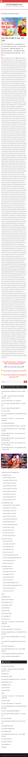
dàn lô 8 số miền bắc (18, 167)
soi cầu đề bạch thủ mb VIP (9, 494)
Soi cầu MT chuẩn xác (6, 538)
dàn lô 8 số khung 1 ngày (19, 153)
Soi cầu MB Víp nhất (6, 475)
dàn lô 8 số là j (4, 165)
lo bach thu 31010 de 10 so (19, 231)
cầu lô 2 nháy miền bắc (11, 81)
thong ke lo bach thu (13, 343)
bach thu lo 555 (22, 60)
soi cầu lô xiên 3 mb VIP (8, 530)
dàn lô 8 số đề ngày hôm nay (11, 143)
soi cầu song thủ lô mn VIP (9, 588)
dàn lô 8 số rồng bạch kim (12, 182)
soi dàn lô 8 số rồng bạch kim (18, 336)
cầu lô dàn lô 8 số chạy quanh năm (9, 85)
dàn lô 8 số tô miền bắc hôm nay (9, 190)
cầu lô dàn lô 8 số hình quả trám (11, 89)
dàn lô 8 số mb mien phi (7, 167)
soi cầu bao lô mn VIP (8, 568)
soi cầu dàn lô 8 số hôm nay (13, 283)
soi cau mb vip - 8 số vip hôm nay (13, 299)
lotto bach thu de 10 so (9, 246)
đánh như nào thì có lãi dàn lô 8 (14, 207)
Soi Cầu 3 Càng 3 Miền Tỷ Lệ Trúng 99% (11, 400)
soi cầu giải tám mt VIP (8, 549)
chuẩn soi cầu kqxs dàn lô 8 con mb (10, 100)
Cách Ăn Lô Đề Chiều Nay (7, 599)
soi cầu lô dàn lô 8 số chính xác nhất (14, 293)
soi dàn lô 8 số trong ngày (7, 338)
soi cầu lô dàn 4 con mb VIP (9, 510)
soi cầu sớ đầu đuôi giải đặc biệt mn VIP (12, 585)
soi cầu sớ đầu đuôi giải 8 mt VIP (10, 555)
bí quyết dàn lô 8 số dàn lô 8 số (15, 67)
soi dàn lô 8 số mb (12, 328)
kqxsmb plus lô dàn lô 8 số (17, 229)
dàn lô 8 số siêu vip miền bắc (14, 184)
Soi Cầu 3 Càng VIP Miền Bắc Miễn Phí (10, 408)
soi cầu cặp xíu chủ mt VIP (9, 543)
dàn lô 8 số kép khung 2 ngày (14, 149)
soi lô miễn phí (14, 341)
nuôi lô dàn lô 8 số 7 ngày (15, 254)
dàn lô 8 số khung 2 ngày (7, 155)
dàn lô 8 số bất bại (5, 128)
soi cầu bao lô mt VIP (8, 541)
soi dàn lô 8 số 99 (11, 310)
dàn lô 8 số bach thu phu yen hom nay (16, 126)
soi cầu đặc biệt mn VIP (8, 577)
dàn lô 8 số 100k (8, 116)
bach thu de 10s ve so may (11, 60)
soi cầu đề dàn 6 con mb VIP (9, 485)
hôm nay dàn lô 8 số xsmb (17, 221)
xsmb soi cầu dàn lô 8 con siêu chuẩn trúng (11, 355)
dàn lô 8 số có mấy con (9, 132)
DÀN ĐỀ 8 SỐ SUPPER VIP (15, 108)
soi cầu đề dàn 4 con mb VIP (9, 483)
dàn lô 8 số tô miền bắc (19, 188)
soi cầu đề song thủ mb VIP (9, 499)
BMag (5, 755)
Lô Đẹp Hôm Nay (5, 610)
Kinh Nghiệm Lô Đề (5, 596)
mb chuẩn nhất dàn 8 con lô (9, 248)
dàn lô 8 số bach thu (13, 124)
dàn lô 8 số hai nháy (8, 145)
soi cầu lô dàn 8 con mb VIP (9, 516)
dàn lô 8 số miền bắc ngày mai (11, 170)
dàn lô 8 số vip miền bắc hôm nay (12, 200)
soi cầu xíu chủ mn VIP (8, 590)
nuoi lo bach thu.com (16, 252)
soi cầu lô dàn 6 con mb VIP (9, 513)
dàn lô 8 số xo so (9, 202)
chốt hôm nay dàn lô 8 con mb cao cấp (15, 98)
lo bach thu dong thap (6, 233)
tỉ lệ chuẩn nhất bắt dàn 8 (12, 345)
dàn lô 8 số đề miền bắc (9, 141)
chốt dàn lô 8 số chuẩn (11, 97)
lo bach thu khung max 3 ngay (13, 236)
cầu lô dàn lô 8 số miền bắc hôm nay (10, 93)
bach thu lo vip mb (14, 62)
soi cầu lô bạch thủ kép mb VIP (10, 519)
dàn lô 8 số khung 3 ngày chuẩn (12, 159)
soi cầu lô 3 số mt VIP (8, 552)
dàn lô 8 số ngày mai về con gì (16, 178)
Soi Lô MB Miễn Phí (6, 616)
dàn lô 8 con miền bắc (6, 114)
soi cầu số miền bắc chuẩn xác (14, 366)
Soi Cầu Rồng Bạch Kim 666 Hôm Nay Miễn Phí (12, 653)
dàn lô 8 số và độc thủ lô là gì (13, 194)
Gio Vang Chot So (5, 619)
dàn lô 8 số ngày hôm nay (14, 176)
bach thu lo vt (16, 64)
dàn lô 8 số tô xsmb (10, 192)
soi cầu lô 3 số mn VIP (8, 579)
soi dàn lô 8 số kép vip (11, 318)
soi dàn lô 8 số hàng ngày (18, 314)
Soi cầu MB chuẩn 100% (8, 58)
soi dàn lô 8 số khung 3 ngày (15, 320)
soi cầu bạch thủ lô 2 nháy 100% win (11, 505)
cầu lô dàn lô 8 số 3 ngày (18, 83)
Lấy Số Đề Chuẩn (5, 607)
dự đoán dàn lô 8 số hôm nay (11, 213)
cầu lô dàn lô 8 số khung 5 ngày (18, 91)
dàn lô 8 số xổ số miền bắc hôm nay (12, 203)
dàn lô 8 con (9, 112)
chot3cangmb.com (14, 4)
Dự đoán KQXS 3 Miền (6, 605)
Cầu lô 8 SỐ (21, 81)
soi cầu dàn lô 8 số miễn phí (10, 287)
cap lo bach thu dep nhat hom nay (12, 75)
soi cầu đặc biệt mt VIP (8, 546)
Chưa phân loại (5, 673)
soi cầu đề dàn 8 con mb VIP (9, 491)
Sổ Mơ (2, 594)
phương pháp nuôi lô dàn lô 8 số (9, 271)
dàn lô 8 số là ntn (13, 165)
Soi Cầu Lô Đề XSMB (6, 613)
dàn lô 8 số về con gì (16, 196)
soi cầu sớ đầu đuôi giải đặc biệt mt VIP (12, 557)
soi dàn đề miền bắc (19, 308)
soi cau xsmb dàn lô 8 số (7, 306)
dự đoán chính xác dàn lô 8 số (11, 211)
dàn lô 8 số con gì (7, 134)
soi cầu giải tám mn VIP (8, 574)
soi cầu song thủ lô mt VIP (9, 560)
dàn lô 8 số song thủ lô (12, 186)
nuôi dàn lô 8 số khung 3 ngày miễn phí (13, 250)
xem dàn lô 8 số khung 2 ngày (8, 351)
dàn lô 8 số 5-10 (19, 122)
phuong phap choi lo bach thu (11, 268)
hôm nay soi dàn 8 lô (17, 223)
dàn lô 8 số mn (8, 174)
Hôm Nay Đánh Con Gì (6, 602)
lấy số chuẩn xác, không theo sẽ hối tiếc (14, 370)
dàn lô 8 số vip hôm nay (10, 198)
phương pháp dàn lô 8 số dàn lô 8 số (17, 270)
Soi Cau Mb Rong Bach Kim (7, 423)
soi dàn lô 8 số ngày (14, 332)
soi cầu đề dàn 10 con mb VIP (10, 488)
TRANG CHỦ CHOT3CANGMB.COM (10, 472)
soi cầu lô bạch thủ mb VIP (9, 521)
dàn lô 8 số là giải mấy (9, 163)
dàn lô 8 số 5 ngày (10, 122)
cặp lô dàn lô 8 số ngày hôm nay (15, 77)
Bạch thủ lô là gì (5, 62)
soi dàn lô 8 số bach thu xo (13, 312)
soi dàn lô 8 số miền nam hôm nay (14, 330)
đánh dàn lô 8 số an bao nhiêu (13, 205)
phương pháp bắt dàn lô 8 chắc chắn (10, 264)
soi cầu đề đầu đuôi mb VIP (9, 496)
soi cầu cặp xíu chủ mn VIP (9, 571)
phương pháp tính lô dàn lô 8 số (15, 275)
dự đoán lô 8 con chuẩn (14, 215)
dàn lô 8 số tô (10, 188)
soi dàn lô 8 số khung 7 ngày (11, 324)
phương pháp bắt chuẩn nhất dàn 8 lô (15, 262)
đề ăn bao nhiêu (12, 209)
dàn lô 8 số (15, 114)
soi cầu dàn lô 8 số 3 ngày (7, 281)
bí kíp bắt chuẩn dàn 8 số (12, 65)
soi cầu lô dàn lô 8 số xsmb (11, 297)
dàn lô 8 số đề (17, 137)
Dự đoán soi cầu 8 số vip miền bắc (12, 219)
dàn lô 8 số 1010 (17, 116)
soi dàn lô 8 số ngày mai (16, 334)
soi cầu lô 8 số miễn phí (14, 289)
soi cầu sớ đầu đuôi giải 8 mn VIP (11, 582)
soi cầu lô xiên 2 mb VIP (8, 527)
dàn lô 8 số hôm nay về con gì (16, 147)
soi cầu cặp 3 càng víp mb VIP (10, 480)
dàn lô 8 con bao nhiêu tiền (19, 112)
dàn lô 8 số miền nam (10, 172)
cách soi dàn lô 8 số (11, 71)
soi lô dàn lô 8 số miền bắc (10, 339)
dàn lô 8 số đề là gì (13, 139)
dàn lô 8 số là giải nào (20, 163)
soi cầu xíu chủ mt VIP (8, 563)
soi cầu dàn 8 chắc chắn (9, 279)
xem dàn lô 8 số (8, 349)
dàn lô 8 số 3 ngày (8, 120)
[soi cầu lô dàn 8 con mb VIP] (14, 27)
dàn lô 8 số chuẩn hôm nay (10, 130)
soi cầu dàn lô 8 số (20, 279)
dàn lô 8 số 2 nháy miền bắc (13, 118)
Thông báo (4, 747)
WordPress (24, 755)
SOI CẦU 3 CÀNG (5, 411)
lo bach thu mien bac (15, 238)
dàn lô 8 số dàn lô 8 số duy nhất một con (12, 135)
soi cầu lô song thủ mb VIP (9, 535)
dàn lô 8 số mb (21, 165)
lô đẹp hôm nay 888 (9, 242)
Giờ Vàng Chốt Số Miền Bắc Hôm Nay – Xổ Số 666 (13, 426)
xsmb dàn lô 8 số (12, 353)
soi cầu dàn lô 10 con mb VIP (10, 508)
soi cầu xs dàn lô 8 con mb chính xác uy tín (14, 305)
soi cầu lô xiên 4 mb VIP (8, 532)
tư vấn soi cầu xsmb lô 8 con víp (11, 347)
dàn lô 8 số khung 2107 (11, 157)
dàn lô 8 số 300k (18, 120)
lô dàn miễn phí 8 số (10, 240)
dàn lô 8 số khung (8, 153)
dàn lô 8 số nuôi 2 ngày (13, 180)
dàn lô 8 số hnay (18, 145)
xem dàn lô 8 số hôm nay (19, 349)
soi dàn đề (11, 308)
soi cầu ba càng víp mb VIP (9, 477)
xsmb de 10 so (20, 353)
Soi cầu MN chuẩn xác (6, 566)
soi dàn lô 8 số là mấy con (10, 326)
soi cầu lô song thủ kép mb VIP (10, 524)
